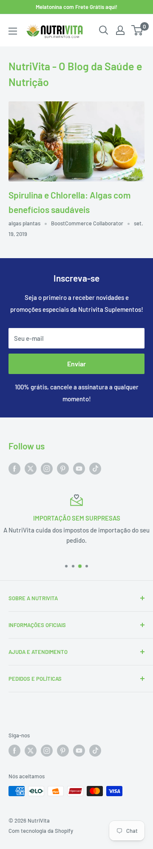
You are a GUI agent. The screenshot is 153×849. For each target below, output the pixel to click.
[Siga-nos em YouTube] (79, 467)
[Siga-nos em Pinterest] (63, 467)
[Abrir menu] (12, 31)
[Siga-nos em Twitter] (31, 467)
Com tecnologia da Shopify (40, 830)
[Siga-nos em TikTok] (95, 467)
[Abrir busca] (103, 30)
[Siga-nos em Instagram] (47, 467)
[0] (137, 30)
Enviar (76, 364)
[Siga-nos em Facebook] (14, 467)
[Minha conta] (120, 30)
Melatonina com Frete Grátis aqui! (76, 6)
